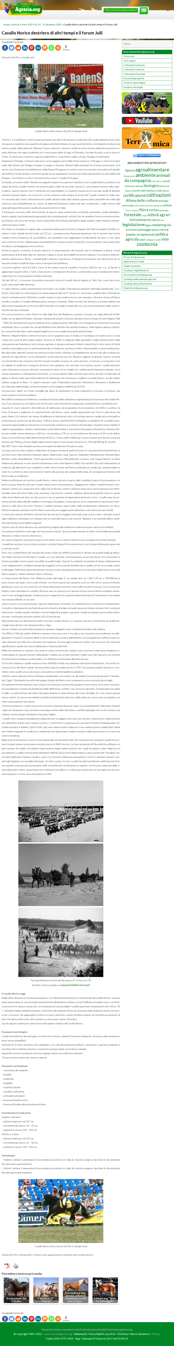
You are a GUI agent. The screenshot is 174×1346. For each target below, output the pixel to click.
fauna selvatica (132, 210)
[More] (58, 48)
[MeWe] (38, 48)
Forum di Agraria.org (134, 257)
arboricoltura (156, 181)
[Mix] (45, 48)
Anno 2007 (27, 24)
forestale (132, 214)
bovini (136, 190)
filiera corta (148, 210)
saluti (142, 239)
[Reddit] (18, 48)
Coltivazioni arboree (133, 69)
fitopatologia (163, 210)
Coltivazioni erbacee (134, 65)
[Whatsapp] (51, 48)
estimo (167, 205)
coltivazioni (158, 195)
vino (165, 239)
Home (6, 24)
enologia (163, 200)
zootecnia (147, 244)
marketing (159, 225)
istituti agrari (159, 214)
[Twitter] (12, 48)
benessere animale (134, 186)
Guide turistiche (132, 265)
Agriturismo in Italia (133, 261)
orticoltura (132, 229)
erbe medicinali (141, 205)
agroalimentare (152, 169)
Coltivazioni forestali (134, 73)
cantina (150, 190)
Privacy (156, 1333)
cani (143, 190)
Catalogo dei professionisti (137, 283)
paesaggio (144, 229)
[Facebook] (5, 48)
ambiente (146, 175)
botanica (129, 190)
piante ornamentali (140, 234)
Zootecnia (128, 56)
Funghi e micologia (133, 87)
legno (148, 225)
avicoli (166, 181)
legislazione (134, 224)
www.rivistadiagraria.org (58, 1333)
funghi (144, 215)
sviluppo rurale (153, 239)
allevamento (129, 176)
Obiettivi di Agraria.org (135, 288)
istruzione (138, 219)
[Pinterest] (31, 48)
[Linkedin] (25, 48)
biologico (151, 185)
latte (162, 220)
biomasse (164, 186)
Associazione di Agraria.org (137, 274)
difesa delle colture (142, 200)
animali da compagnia (147, 178)
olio (169, 225)
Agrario (130, 170)
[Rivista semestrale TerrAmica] (147, 148)
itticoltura (153, 220)
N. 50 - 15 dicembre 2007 (48, 24)
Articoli (15, 24)
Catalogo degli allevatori (136, 270)
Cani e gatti (129, 60)
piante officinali (160, 229)
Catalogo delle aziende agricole (139, 279)
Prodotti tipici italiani (134, 82)
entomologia (128, 205)
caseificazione (162, 190)
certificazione (134, 195)
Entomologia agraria (133, 78)
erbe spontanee (155, 205)
